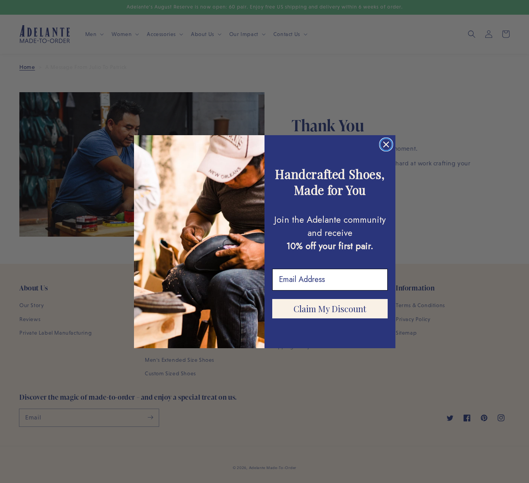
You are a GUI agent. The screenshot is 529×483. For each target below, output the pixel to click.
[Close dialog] (386, 144)
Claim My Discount (330, 309)
